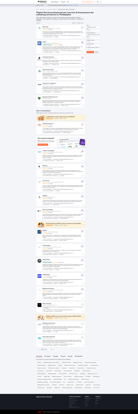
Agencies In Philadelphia (51, 9)
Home (37, 9)
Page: (46, 349)
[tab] (39, 356)
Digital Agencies (43, 9)
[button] (95, 2)
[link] (63, 2)
